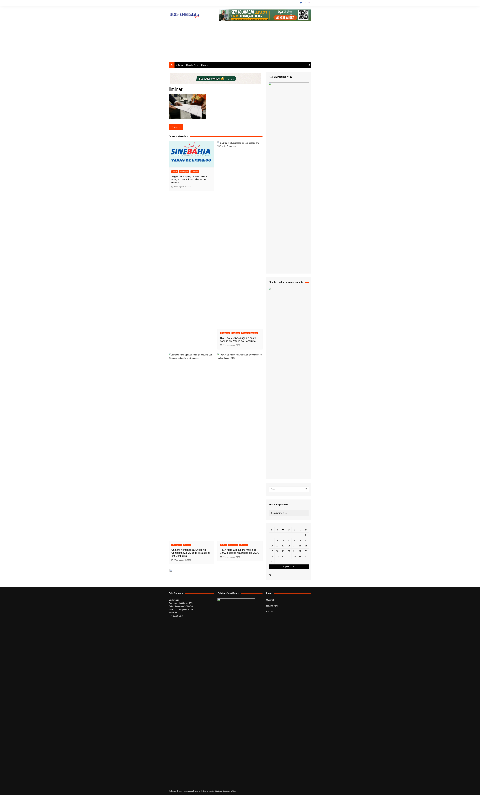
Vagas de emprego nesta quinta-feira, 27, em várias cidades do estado (189, 179)
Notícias (195, 172)
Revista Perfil (192, 65)
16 (306, 546)
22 (300, 551)
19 (283, 551)
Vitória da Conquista (249, 333)
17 (271, 551)
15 (300, 546)
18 (277, 551)
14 (294, 546)
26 (283, 556)
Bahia (175, 172)
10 (271, 546)
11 (277, 546)
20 (289, 551)
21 (294, 551)
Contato (204, 65)
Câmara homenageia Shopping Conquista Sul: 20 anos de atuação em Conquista (190, 552)
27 (289, 556)
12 (283, 546)
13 (289, 546)
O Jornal (179, 65)
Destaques (184, 172)
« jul (270, 574)
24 (271, 556)
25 (277, 556)
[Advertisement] (240, 43)
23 (306, 551)
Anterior (177, 127)
